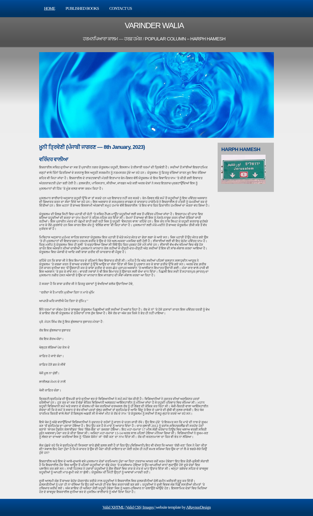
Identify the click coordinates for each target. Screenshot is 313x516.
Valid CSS (133, 507)
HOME (49, 8)
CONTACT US (120, 8)
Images (148, 507)
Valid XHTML (113, 507)
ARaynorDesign (198, 507)
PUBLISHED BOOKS (82, 8)
